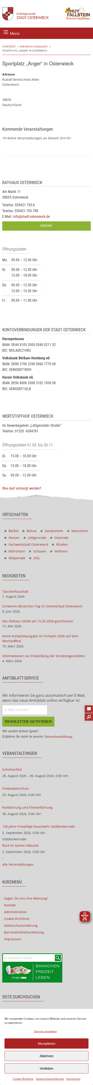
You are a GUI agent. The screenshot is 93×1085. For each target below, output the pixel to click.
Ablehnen (46, 1056)
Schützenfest (12, 769)
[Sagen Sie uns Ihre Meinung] (89, 707)
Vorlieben (46, 1068)
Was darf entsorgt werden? (21, 488)
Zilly (36, 558)
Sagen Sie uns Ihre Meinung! (26, 898)
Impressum (73, 1079)
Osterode (60, 537)
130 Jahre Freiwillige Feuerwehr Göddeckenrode (38, 826)
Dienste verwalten (45, 1031)
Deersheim (79, 531)
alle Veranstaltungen (18, 864)
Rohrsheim (16, 551)
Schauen (39, 551)
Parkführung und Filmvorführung (27, 807)
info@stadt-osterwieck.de (31, 216)
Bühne (31, 531)
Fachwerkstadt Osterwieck (28, 544)
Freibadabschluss (15, 788)
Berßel (13, 531)
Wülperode (16, 558)
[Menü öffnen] (6, 32)
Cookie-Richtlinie (23, 1079)
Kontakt (46, 226)
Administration (15, 912)
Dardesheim (53, 531)
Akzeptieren (46, 1043)
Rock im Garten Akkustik (20, 845)
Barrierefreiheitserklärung (24, 932)
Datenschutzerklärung (50, 1079)
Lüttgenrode (36, 537)
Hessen (14, 537)
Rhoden (61, 544)
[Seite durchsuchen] (89, 715)
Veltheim (60, 551)
